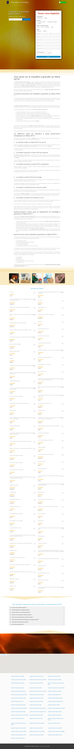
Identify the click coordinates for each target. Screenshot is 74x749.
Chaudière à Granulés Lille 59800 (35, 704)
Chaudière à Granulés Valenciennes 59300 (18, 731)
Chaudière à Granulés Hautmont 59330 (36, 698)
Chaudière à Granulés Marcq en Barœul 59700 (37, 708)
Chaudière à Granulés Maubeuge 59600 (18, 711)
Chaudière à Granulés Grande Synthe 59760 (19, 694)
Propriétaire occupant (41, 21)
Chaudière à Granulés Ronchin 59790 (54, 715)
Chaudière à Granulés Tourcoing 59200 (55, 728)
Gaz (38, 27)
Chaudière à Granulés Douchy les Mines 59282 (56, 687)
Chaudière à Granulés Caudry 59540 (17, 683)
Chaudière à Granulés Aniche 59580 (17, 676)
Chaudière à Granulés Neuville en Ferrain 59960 (19, 715)
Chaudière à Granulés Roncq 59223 (17, 718)
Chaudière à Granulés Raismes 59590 (36, 715)
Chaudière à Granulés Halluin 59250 (54, 694)
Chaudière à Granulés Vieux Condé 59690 (36, 731)
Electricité (47, 27)
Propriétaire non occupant (52, 21)
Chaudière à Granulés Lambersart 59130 (18, 704)
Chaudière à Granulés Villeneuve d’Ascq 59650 (56, 731)
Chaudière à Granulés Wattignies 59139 (55, 734)
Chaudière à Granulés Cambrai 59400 (54, 679)
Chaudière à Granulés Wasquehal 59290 (36, 734)
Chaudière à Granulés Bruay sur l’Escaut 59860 (37, 679)
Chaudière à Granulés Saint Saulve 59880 (36, 723)
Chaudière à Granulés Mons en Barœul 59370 (37, 711)
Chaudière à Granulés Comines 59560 (36, 683)
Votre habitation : (39, 16)
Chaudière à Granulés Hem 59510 (17, 701)
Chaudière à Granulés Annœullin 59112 (36, 676)
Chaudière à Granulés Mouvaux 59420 (55, 711)
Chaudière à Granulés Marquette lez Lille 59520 (56, 708)
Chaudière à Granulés (20, 2)
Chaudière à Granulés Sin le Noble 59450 (18, 728)
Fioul (42, 27)
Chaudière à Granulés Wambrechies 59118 (18, 734)
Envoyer (48, 56)
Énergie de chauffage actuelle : (42, 25)
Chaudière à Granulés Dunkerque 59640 (18, 691)
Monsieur (39, 31)
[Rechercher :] (15, 19)
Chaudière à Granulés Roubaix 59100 (36, 718)
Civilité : (38, 29)
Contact (41, 746)
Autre (52, 27)
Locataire (39, 23)
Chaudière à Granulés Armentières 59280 (18, 679)
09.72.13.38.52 (63, 2)
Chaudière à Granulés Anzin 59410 (54, 676)
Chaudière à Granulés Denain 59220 (17, 687)
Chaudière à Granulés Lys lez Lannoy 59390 (19, 708)
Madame (45, 31)
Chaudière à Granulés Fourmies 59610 (54, 691)
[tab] (37, 607)
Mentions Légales (46, 746)
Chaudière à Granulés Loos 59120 (54, 704)
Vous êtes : (38, 20)
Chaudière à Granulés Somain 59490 (36, 728)
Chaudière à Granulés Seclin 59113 (54, 723)
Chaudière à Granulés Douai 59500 (35, 687)
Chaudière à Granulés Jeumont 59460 (36, 701)
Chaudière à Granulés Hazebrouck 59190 (55, 698)
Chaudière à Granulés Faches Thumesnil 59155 (37, 691)
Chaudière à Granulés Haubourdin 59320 (18, 698)
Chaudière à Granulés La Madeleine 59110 (55, 701)
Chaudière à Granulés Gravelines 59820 (36, 694)
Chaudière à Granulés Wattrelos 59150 (18, 738)
